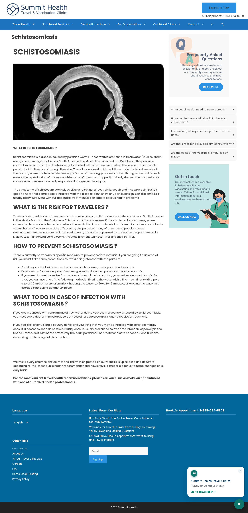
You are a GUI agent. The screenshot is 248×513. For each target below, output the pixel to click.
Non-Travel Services (55, 24)
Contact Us (19, 448)
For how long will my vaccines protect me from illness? (202, 133)
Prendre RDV (219, 7)
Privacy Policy (20, 479)
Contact (194, 24)
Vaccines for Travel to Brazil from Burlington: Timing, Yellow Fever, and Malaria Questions (122, 429)
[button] (222, 24)
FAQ (14, 469)
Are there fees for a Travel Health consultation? (202, 144)
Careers (17, 464)
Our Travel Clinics (164, 24)
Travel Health (21, 24)
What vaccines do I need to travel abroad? (202, 109)
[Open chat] (239, 504)
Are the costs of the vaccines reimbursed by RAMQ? (202, 154)
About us (18, 453)
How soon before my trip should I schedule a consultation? (202, 120)
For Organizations (129, 24)
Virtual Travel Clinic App (27, 459)
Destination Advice (93, 24)
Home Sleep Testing (25, 474)
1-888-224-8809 (233, 16)
